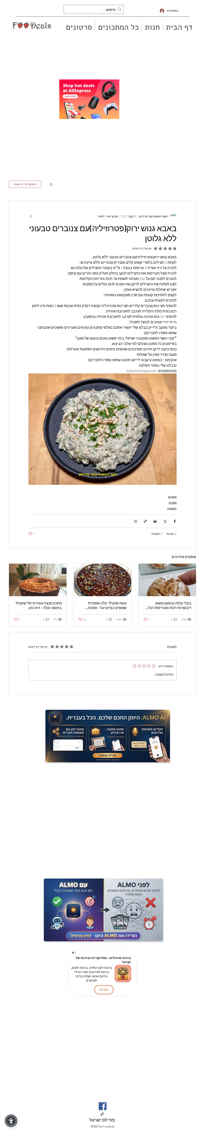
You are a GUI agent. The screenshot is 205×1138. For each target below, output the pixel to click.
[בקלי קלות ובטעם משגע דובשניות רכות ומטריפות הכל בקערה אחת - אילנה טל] (167, 580)
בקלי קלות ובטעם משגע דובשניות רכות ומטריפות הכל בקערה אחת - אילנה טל (169, 605)
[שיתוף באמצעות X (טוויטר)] (165, 521)
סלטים (173, 502)
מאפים (172, 496)
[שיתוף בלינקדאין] (155, 521)
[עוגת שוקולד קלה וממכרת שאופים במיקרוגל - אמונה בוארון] (102, 580)
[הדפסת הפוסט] (135, 521)
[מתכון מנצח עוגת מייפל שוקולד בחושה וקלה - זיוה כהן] (37, 580)
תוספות (172, 508)
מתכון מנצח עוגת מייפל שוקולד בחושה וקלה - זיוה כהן (38, 605)
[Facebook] (103, 1106)
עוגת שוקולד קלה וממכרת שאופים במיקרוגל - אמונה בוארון (107, 605)
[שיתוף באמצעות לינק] (145, 521)
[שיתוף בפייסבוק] (175, 521)
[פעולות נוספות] (30, 216)
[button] (51, 184)
